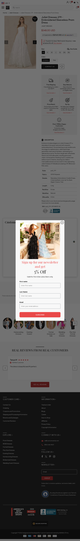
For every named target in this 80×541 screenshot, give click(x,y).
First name (23, 281)
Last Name (23, 292)
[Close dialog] (62, 222)
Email (21, 302)
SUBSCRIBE (40, 315)
